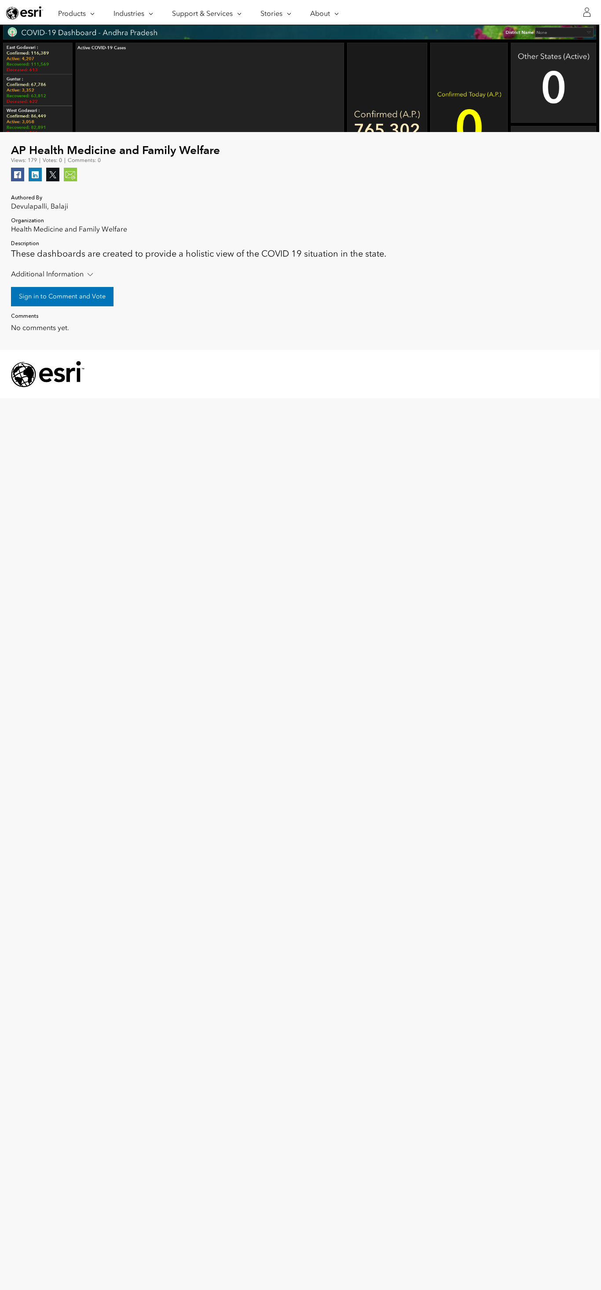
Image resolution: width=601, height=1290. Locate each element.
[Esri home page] (24, 13)
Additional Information (47, 274)
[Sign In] (587, 12)
